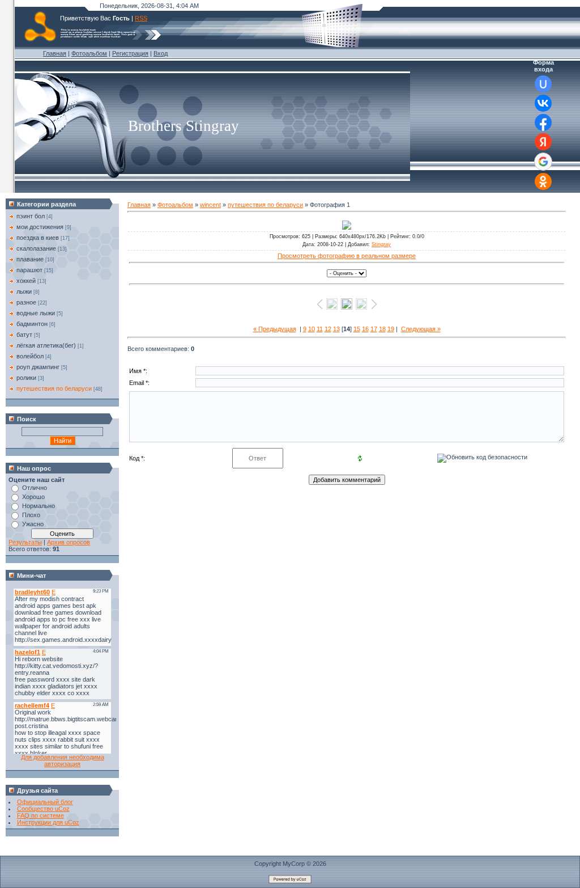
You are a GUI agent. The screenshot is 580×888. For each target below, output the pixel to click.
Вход (160, 53)
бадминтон (32, 323)
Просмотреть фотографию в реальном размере (347, 255)
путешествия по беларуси (54, 388)
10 (311, 328)
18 (382, 328)
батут (24, 334)
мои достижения (39, 226)
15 (356, 328)
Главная (54, 53)
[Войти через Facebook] (543, 122)
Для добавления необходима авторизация (62, 760)
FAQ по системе (40, 815)
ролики (26, 377)
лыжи (24, 291)
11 (320, 328)
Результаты (25, 542)
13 (336, 328)
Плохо (31, 514)
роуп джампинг (37, 366)
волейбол (30, 356)
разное (26, 302)
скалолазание (36, 248)
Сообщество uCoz (43, 808)
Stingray (381, 244)
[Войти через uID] (543, 83)
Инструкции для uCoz (48, 822)
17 (373, 328)
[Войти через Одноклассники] (543, 181)
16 (365, 328)
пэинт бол (30, 216)
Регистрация (130, 53)
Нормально (38, 505)
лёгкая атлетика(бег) (46, 345)
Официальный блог (45, 801)
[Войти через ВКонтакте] (543, 103)
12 (328, 328)
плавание (30, 259)
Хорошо (33, 496)
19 (390, 328)
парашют (29, 270)
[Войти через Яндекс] (543, 141)
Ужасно (33, 524)
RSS (141, 18)
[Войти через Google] (543, 162)
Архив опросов (68, 542)
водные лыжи (35, 313)
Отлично (34, 487)
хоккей (26, 280)
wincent (210, 204)
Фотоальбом (89, 53)
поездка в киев (37, 237)
